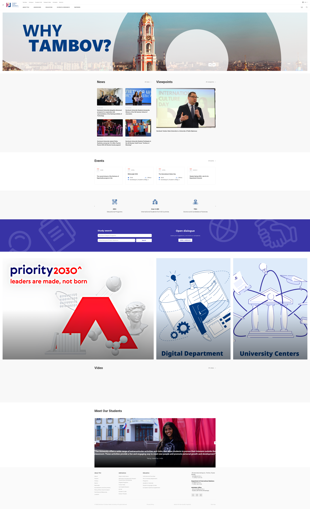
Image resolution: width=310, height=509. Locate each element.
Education (146, 473)
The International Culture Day (167, 174)
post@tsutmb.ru (196, 476)
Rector (96, 483)
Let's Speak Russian (124, 487)
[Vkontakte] (193, 495)
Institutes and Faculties (149, 476)
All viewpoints (210, 82)
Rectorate (97, 485)
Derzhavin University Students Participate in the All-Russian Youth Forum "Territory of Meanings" (138, 143)
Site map (213, 504)
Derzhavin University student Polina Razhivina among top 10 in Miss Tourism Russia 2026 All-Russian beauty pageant (109, 143)
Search (144, 240)
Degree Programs (123, 482)
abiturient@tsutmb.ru (198, 489)
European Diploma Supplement (151, 487)
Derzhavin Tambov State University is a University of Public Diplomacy (176, 131)
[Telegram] (197, 495)
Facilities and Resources (100, 492)
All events (211, 161)
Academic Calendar (148, 483)
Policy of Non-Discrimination (102, 489)
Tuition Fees (122, 484)
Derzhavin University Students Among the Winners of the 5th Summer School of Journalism (138, 112)
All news (147, 82)
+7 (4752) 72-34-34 (197, 477)
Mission (96, 478)
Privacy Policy (150, 504)
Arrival (120, 489)
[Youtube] (200, 495)
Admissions (122, 473)
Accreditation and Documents (102, 487)
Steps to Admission (124, 476)
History (96, 480)
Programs (145, 480)
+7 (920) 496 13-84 (197, 484)
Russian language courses (150, 485)
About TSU (97, 473)
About (96, 476)
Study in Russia (123, 493)
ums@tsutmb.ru (196, 482)
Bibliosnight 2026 (133, 174)
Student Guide (122, 491)
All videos (211, 368)
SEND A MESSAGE (185, 240)
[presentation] (94, 206)
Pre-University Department (150, 478)
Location (96, 494)
